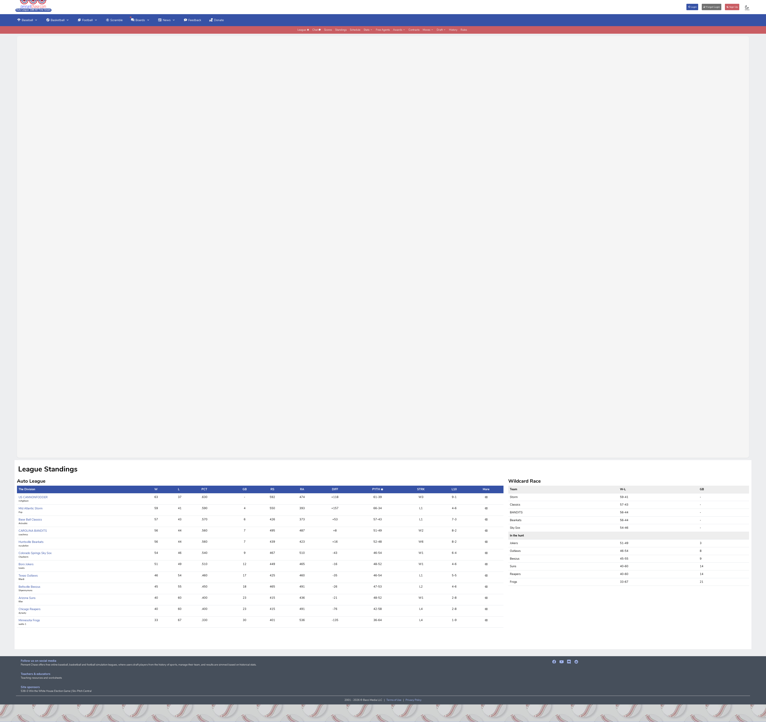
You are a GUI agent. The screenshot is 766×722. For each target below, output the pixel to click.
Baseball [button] (27, 20)
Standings (341, 30)
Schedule (355, 30)
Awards (398, 30)
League (302, 30)
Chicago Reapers (29, 609)
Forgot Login (713, 7)
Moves (427, 30)
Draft (440, 30)
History (453, 30)
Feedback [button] (194, 20)
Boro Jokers (26, 564)
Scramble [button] (116, 20)
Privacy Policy (413, 700)
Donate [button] (219, 20)
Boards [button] (140, 20)
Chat (315, 30)
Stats (367, 30)
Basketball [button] (57, 20)
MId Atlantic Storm (30, 508)
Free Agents (383, 30)
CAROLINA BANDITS (33, 531)
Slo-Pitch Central (82, 691)
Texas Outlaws (28, 576)
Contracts (414, 30)
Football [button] (87, 20)
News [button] (167, 20)
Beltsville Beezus (29, 587)
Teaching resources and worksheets (41, 678)
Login (693, 7)
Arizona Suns (27, 598)
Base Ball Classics (30, 520)
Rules (464, 30)
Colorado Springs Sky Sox (35, 553)
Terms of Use (393, 700)
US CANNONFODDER (33, 497)
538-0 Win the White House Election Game (45, 691)
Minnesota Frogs (29, 620)
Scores (328, 30)
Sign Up (733, 7)
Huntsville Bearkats (31, 542)
